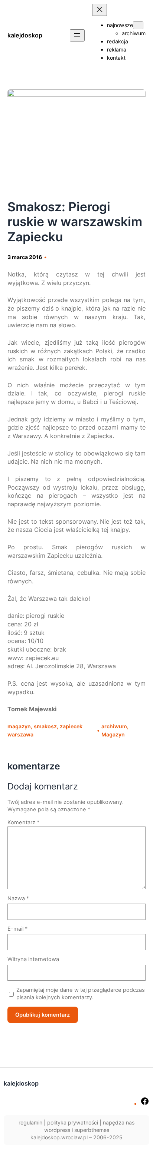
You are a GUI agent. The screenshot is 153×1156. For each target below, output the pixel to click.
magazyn (19, 726)
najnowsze (120, 25)
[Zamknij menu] (99, 10)
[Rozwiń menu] (77, 35)
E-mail (17, 928)
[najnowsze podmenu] (138, 25)
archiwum (114, 726)
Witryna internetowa (33, 959)
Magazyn (113, 734)
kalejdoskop (24, 35)
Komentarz (23, 822)
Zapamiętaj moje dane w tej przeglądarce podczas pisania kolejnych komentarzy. (80, 994)
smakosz (45, 726)
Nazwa (18, 898)
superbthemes (91, 1130)
